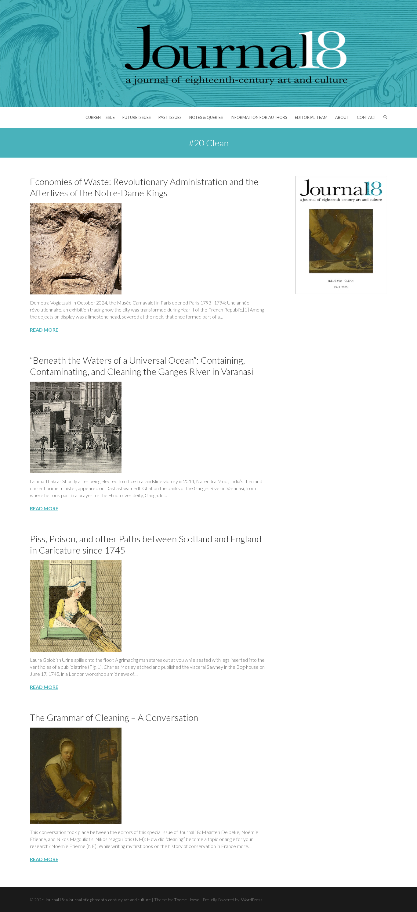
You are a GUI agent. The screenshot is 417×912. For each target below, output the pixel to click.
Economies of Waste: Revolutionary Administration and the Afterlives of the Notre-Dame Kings (144, 187)
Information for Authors (258, 117)
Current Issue (100, 117)
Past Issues (170, 117)
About (342, 117)
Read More (44, 330)
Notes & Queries (206, 117)
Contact (366, 117)
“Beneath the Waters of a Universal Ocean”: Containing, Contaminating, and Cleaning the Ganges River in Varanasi (141, 365)
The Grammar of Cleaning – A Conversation (114, 717)
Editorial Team (311, 117)
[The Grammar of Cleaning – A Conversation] (147, 776)
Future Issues (136, 117)
